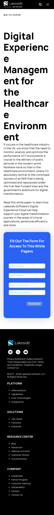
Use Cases (16, 418)
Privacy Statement (18, 298)
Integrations (17, 401)
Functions (16, 422)
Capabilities (17, 394)
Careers (15, 491)
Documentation (19, 458)
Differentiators (18, 390)
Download (34, 304)
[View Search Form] (40, 5)
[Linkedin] (10, 352)
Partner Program (19, 479)
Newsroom (16, 447)
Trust (10, 361)
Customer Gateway (21, 483)
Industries (16, 426)
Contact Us (13, 367)
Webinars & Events (20, 451)
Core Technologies (21, 398)
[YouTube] (25, 352)
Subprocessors (34, 358)
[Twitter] (18, 352)
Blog (13, 443)
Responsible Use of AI (25, 361)
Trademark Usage (33, 364)
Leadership (17, 475)
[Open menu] (47, 4)
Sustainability (18, 487)
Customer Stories (20, 454)
